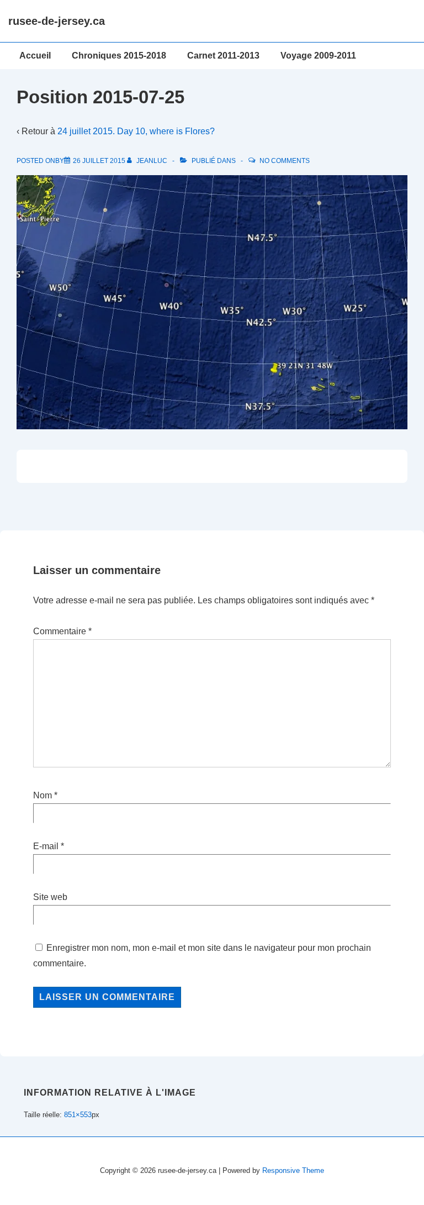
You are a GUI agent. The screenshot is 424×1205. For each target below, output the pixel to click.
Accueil (35, 55)
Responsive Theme (293, 1170)
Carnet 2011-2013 (223, 55)
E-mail (46, 846)
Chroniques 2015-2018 (119, 55)
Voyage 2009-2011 (318, 55)
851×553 (78, 1115)
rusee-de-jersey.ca (56, 21)
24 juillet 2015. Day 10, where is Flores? (136, 131)
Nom (42, 795)
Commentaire (62, 631)
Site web (50, 897)
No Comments (284, 161)
